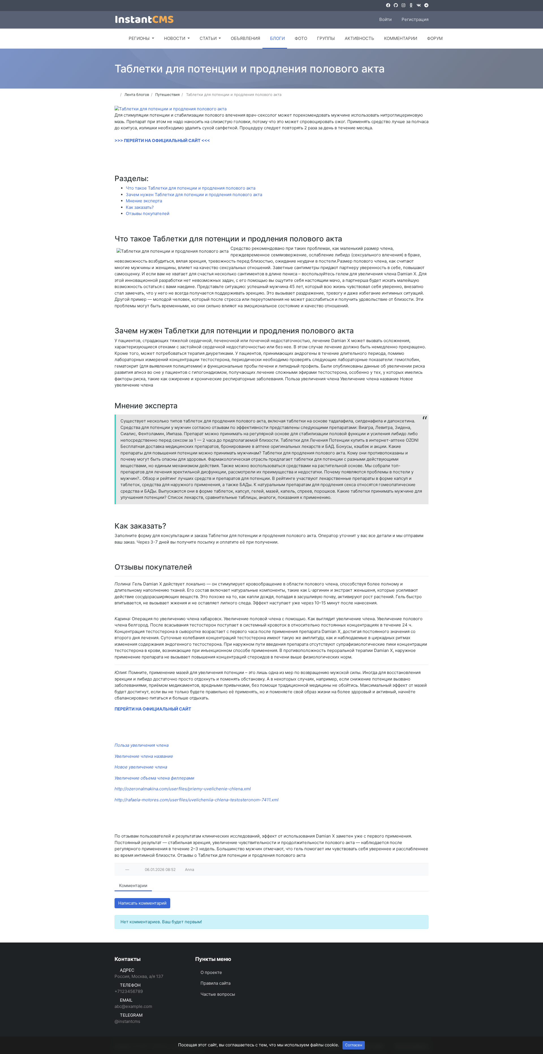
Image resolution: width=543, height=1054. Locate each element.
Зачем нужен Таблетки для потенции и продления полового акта (194, 194)
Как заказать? (140, 207)
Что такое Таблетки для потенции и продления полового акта (190, 188)
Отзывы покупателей (147, 213)
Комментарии (133, 885)
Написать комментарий (142, 903)
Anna (189, 869)
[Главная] (116, 39)
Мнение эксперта (144, 200)
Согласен (353, 1045)
